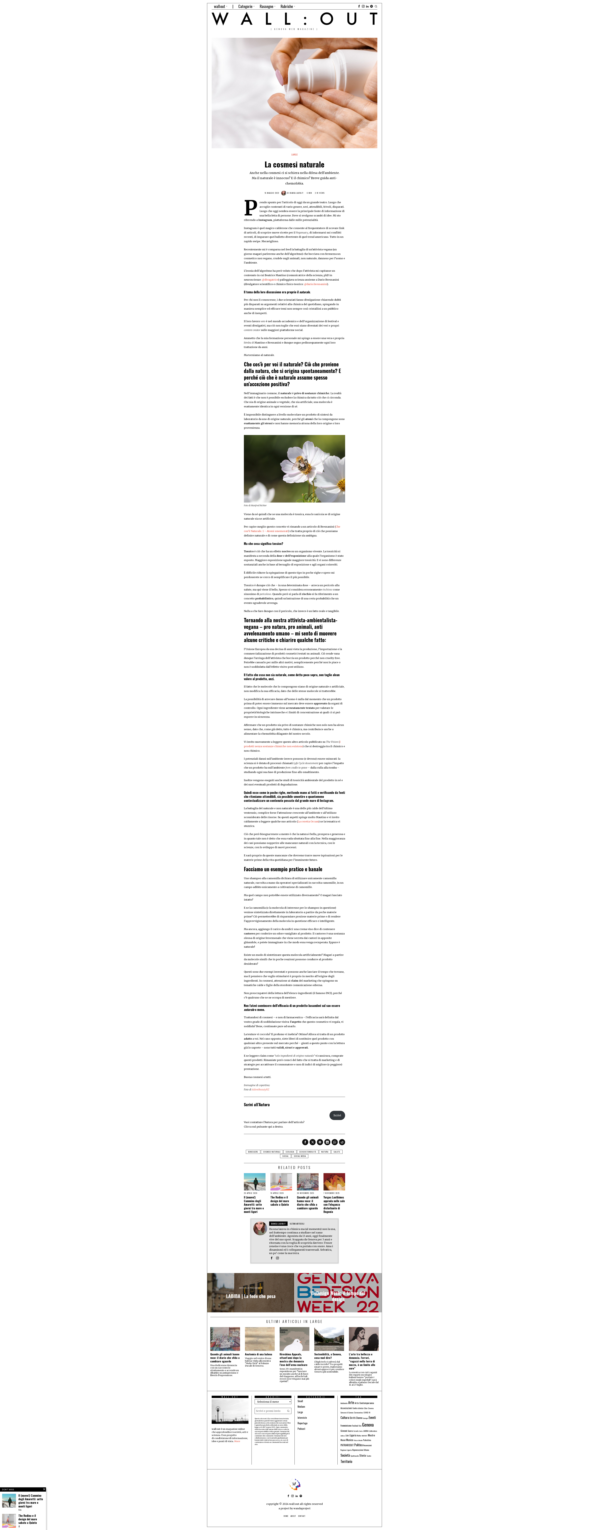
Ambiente (344, 1403)
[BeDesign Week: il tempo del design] (338, 1292)
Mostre (371, 1435)
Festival (355, 1425)
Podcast (301, 1429)
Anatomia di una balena (258, 1354)
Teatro (368, 1455)
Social (285, 1156)
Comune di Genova (347, 1412)
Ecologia (290, 1151)
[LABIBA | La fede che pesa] (250, 1292)
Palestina (367, 1440)
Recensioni (367, 1445)
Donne (359, 1418)
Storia (362, 1455)
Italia (361, 1431)
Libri (347, 1435)
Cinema (371, 1408)
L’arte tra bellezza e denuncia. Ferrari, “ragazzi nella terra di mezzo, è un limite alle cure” (362, 1361)
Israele (356, 1431)
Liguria (353, 1435)
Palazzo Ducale (358, 1440)
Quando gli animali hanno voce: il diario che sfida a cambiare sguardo (308, 1203)
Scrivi (337, 1115)
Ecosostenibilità (307, 1151)
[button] (288, 1411)
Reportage (302, 1423)
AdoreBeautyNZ (260, 1089)
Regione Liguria (346, 1450)
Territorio (346, 1461)
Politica (358, 1445)
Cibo (365, 1408)
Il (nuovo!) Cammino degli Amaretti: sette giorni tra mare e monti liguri (254, 1205)
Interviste (302, 1417)
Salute (337, 1151)
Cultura (345, 1417)
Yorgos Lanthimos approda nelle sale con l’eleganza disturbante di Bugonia (334, 1205)
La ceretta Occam (308, 821)
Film (360, 1425)
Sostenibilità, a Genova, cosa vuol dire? (328, 1355)
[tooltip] (359, 6)
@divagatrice (270, 279)
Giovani (344, 1430)
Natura (324, 1151)
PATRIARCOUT (347, 1445)
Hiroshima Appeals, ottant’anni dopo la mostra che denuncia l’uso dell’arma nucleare (293, 1359)
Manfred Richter (259, 505)
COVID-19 (367, 1412)
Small (300, 1401)
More (237, 1441)
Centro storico (357, 1408)
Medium (301, 1406)
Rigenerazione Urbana (360, 1449)
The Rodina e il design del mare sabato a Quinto (279, 1201)
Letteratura (373, 1431)
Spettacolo (354, 1455)
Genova (368, 1424)
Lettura (343, 1435)
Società (345, 1455)
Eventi (372, 1417)
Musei (343, 1440)
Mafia (359, 1435)
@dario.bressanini (315, 284)
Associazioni (346, 1408)
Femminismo (346, 1425)
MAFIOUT (364, 1435)
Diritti (353, 1418)
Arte (351, 1402)
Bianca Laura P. (297, 193)
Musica (349, 1440)
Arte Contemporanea (364, 1403)
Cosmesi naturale (272, 1151)
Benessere (253, 1151)
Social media (300, 1156)
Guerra (350, 1430)
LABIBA (365, 1431)
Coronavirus (358, 1412)
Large (294, 154)
